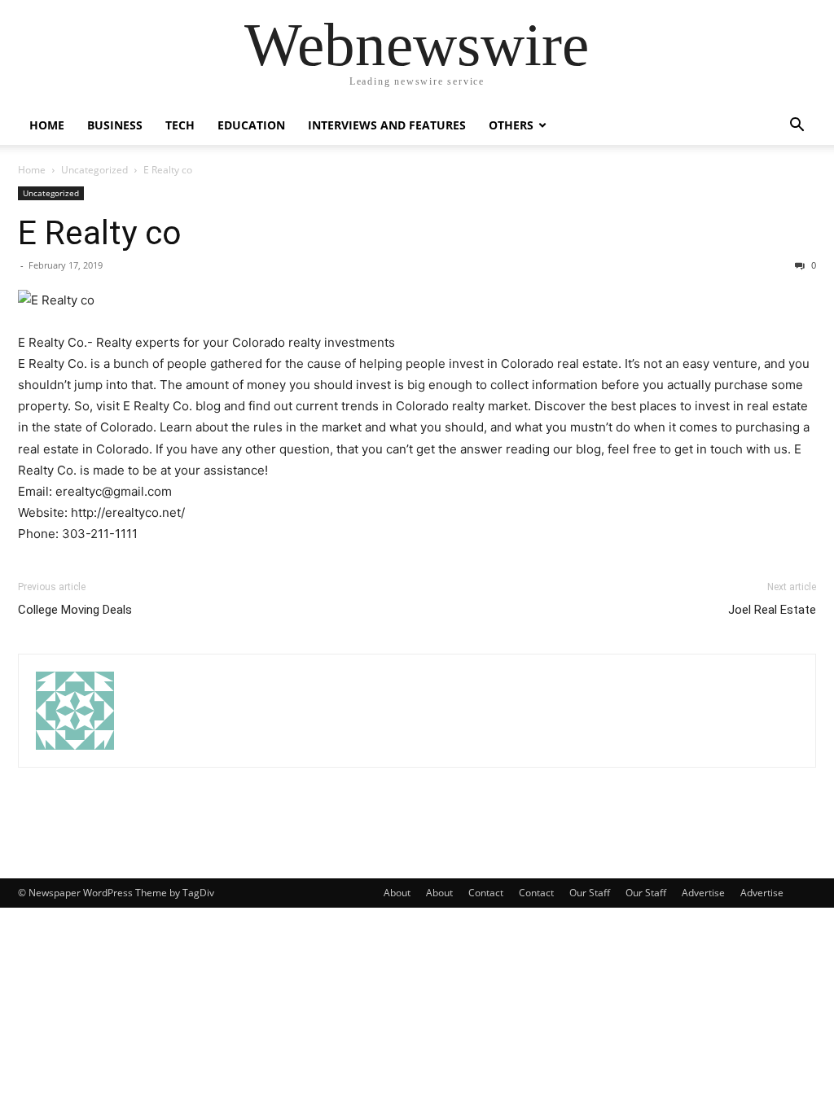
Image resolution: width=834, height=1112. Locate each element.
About (397, 893)
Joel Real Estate (772, 609)
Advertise (703, 893)
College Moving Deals (75, 609)
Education (251, 125)
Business (115, 125)
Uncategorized (94, 170)
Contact (485, 893)
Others (511, 125)
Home (46, 125)
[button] (796, 126)
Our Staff (589, 893)
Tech (180, 125)
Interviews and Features (387, 125)
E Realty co (100, 232)
